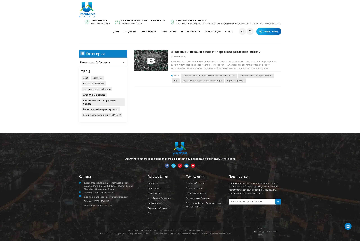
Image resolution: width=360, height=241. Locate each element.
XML (148, 233)
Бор (175, 80)
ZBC (85, 77)
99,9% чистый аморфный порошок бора (202, 80)
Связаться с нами (157, 208)
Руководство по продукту (95, 62)
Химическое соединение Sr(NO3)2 (102, 114)
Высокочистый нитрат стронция (100, 109)
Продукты (129, 31)
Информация (155, 203)
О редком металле (196, 183)
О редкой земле (194, 188)
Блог (150, 213)
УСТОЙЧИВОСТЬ (190, 31)
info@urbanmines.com (131, 23)
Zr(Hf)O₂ (97, 77)
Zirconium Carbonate (94, 94)
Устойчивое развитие (159, 198)
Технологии (168, 31)
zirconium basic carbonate (97, 89)
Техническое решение (198, 198)
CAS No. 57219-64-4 (93, 83)
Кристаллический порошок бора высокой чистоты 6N (209, 75)
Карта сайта (136, 233)
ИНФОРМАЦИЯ (212, 31)
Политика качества (196, 193)
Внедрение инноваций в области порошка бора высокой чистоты (215, 52)
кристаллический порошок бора (256, 75)
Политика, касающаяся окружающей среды (175, 233)
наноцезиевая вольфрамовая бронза (99, 102)
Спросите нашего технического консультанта (203, 205)
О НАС (228, 31)
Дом (116, 31)
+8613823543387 (100, 201)
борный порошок (235, 80)
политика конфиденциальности (215, 233)
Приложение (154, 188)
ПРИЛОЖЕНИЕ (148, 31)
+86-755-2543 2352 (100, 23)
